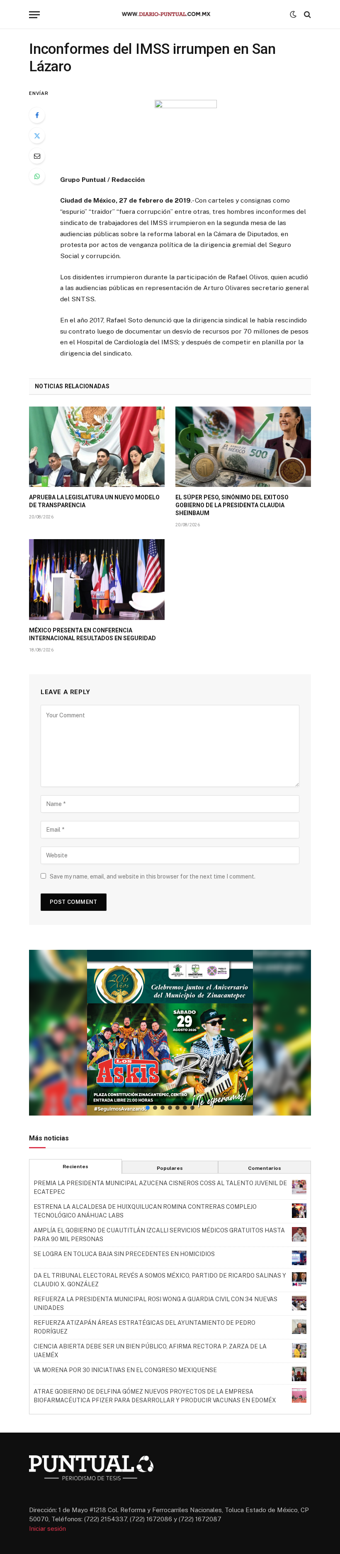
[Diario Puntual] (170, 14)
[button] (170, 1033)
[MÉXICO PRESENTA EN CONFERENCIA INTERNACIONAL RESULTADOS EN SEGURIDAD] (97, 579)
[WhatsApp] (37, 176)
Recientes (75, 1166)
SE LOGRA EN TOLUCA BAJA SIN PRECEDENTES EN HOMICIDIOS (124, 1254)
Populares (170, 1168)
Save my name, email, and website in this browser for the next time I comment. (152, 876)
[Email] (37, 156)
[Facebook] (37, 115)
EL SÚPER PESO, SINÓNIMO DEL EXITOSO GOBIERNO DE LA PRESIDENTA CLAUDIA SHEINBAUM (232, 505)
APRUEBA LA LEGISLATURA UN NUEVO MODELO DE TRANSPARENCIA (94, 501)
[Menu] (34, 14)
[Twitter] (37, 135)
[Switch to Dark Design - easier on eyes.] (293, 14)
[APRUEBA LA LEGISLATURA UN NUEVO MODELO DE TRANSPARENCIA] (97, 447)
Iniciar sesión (47, 1528)
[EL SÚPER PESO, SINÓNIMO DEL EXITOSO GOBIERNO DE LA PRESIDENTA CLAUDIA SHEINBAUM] (243, 447)
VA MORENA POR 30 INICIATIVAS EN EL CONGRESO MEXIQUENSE (125, 1370)
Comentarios (264, 1168)
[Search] (306, 14)
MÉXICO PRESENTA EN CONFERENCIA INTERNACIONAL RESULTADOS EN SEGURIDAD (92, 634)
